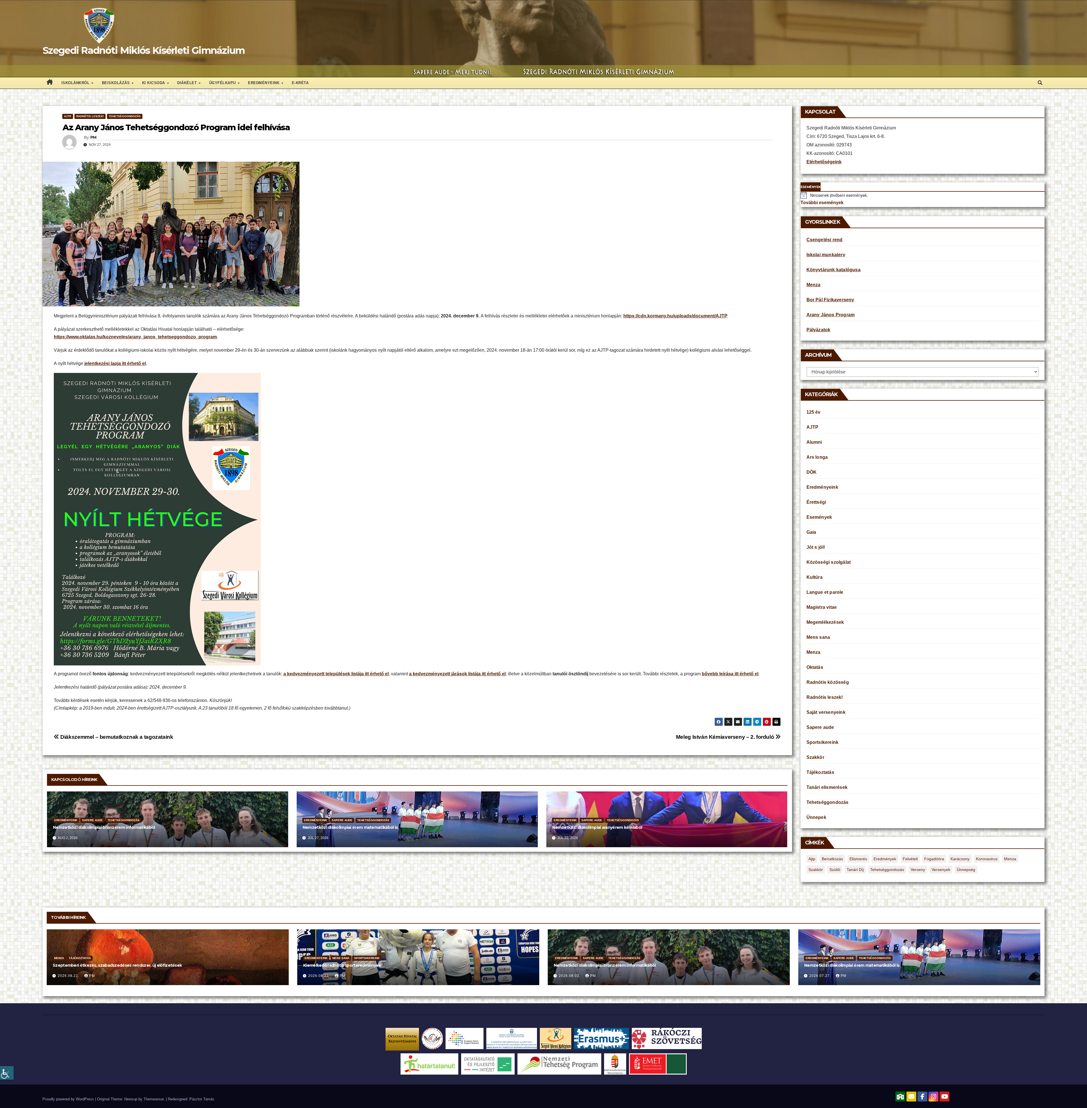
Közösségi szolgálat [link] (828, 562)
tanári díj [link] (855, 869)
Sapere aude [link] (92, 820)
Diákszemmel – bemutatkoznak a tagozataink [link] (116, 737)
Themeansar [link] (154, 1099)
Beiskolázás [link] (116, 83)
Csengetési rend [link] (824, 239)
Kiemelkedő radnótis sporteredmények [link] (342, 965)
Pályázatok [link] (818, 329)
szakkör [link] (815, 869)
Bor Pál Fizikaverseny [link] (830, 299)
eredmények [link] (885, 859)
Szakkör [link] (815, 757)
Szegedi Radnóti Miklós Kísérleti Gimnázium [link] (144, 50)
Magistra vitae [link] (821, 607)
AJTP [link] (67, 116)
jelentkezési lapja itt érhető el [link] (115, 363)
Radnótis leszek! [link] (90, 116)
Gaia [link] (811, 532)
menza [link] (1010, 859)
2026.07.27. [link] (820, 976)
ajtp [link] (811, 859)
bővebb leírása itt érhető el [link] (730, 673)
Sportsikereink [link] (822, 742)
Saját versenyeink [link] (826, 712)
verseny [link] (918, 869)
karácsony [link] (960, 859)
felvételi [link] (910, 859)
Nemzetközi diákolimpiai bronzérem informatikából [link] (104, 827)
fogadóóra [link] (934, 859)
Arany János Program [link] (830, 314)
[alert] (923, 195)
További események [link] (822, 202)
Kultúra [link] (814, 577)
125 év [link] (813, 412)
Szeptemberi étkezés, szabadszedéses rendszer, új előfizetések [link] (117, 965)
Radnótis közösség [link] (827, 682)
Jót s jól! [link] (815, 547)
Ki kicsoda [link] (154, 83)
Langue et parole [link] (825, 592)
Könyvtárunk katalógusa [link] (833, 269)
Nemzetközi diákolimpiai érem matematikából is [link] (350, 827)
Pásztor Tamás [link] (201, 1099)
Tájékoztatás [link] (820, 772)
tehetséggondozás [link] (887, 869)
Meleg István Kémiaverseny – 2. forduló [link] (725, 737)
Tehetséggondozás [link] (125, 116)
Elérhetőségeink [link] (824, 161)
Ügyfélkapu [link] (223, 83)
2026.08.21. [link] (69, 976)
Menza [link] (813, 284)
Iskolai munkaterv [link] (825, 254)
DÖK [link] (811, 472)
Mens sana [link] (818, 637)
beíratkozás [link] (832, 859)
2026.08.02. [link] (570, 976)
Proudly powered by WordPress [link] (68, 1099)
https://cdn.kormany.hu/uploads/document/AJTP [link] (675, 315)
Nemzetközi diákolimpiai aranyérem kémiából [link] (597, 827)
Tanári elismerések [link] (827, 787)
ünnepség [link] (966, 869)
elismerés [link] (858, 859)
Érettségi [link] (816, 502)
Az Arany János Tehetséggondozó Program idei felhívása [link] (176, 127)
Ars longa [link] (817, 457)
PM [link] (93, 137)
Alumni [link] (814, 442)
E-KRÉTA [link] (300, 83)
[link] (7, 1073)
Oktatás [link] (814, 667)
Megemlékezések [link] (825, 622)
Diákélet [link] (187, 83)
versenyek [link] (941, 869)
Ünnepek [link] (816, 817)
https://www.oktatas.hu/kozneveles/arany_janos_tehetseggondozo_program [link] (135, 336)
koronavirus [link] (987, 859)
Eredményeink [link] (264, 83)
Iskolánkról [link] (76, 83)
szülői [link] (834, 869)
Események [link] (819, 517)
